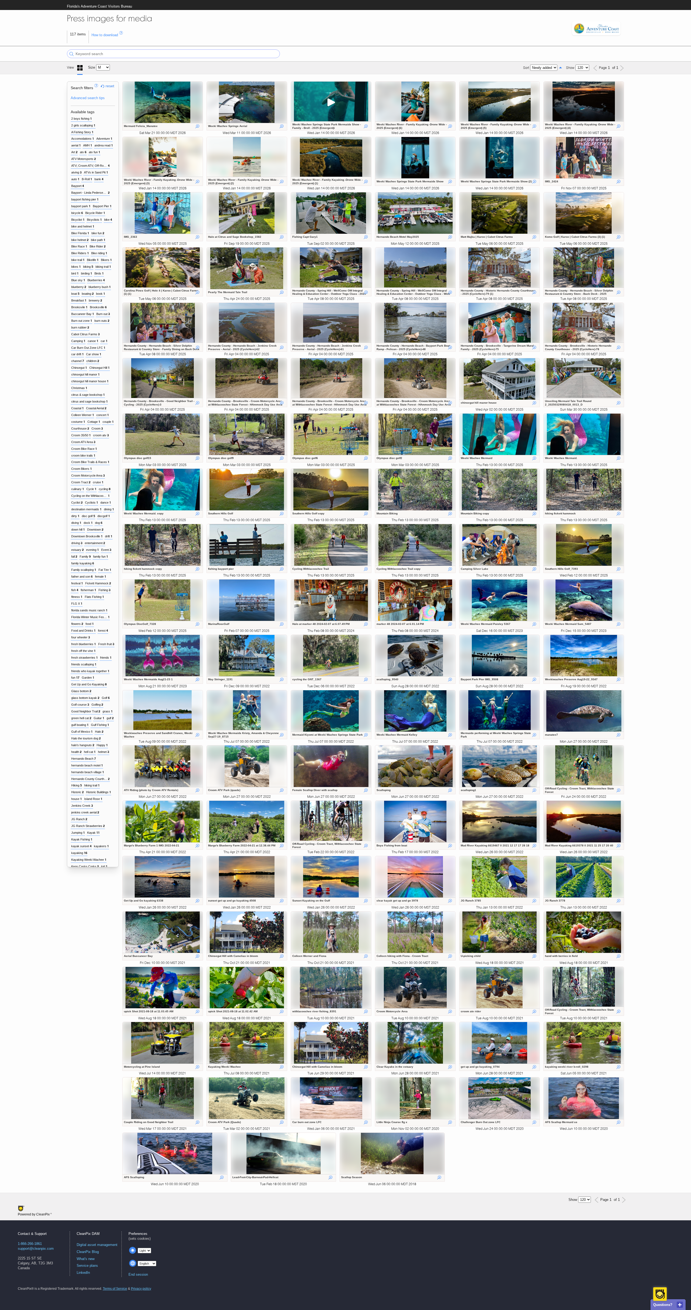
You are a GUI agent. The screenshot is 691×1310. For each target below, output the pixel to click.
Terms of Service (115, 1288)
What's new (85, 1259)
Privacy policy (141, 1288)
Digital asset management (97, 1245)
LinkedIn (83, 1273)
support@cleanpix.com (36, 1249)
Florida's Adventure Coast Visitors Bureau (99, 6)
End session (138, 1274)
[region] (92, 474)
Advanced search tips (88, 98)
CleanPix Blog (88, 1252)
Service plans (87, 1266)
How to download (105, 35)
